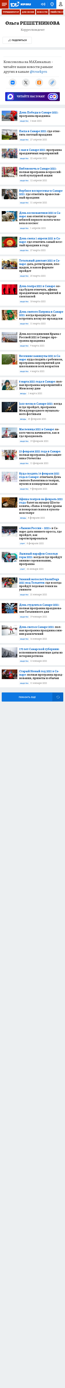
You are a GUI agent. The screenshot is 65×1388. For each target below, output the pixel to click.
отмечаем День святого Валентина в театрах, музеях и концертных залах (40, 478)
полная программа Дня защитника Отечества (40, 455)
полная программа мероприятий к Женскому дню (41, 385)
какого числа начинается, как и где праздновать (39, 432)
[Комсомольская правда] (20, 4)
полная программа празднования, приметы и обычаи (41, 674)
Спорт (22, 544)
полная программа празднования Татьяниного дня (40, 608)
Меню (4, 4)
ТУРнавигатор (11, 12)
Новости (42, 12)
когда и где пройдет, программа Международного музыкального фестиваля (40, 409)
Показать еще (27, 697)
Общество (24, 121)
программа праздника (38, 114)
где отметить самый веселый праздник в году (41, 242)
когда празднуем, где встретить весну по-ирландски (41, 315)
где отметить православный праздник (41, 194)
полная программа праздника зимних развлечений (41, 630)
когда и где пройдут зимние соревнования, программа (40, 559)
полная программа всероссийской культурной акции (40, 172)
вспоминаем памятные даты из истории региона (41, 652)
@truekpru (38, 71)
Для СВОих (28, 12)
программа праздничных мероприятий (40, 151)
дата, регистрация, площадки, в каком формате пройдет (39, 266)
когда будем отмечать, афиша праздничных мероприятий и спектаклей (40, 291)
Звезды (23, 394)
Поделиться (19, 40)
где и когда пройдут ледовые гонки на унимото (40, 584)
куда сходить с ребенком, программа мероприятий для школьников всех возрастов (41, 361)
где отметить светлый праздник (39, 132)
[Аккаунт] (60, 4)
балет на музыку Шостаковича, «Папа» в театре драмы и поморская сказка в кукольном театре (41, 505)
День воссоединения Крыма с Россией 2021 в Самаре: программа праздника (40, 337)
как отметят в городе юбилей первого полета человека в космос (40, 218)
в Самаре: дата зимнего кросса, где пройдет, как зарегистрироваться (40, 533)
